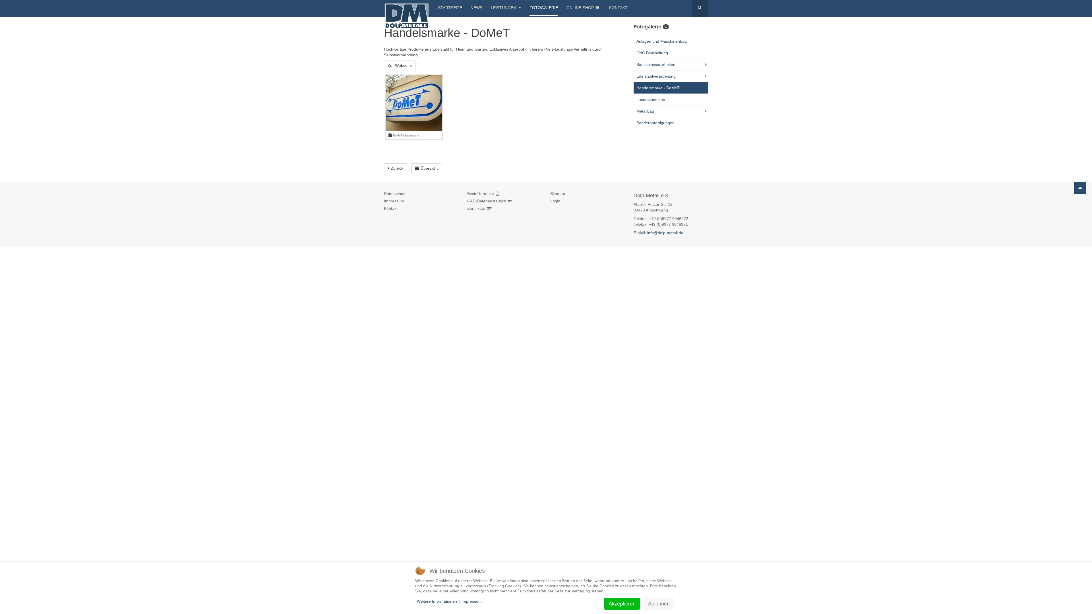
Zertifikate (476, 208)
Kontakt (618, 7)
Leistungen (504, 7)
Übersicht (429, 168)
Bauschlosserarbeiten (655, 64)
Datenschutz (395, 193)
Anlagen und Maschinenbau (661, 41)
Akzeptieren (622, 604)
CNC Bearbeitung (652, 53)
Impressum (394, 201)
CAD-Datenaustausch (486, 201)
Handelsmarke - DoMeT (658, 88)
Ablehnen (659, 604)
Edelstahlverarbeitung (656, 76)
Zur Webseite (400, 65)
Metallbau (645, 111)
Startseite (450, 7)
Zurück (397, 168)
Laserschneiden (650, 99)
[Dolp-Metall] (406, 8)
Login (555, 201)
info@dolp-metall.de (665, 233)
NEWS (476, 7)
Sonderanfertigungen (655, 123)
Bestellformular (480, 193)
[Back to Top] (1080, 188)
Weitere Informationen (437, 601)
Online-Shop (580, 7)
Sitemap (557, 193)
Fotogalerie (544, 7)
